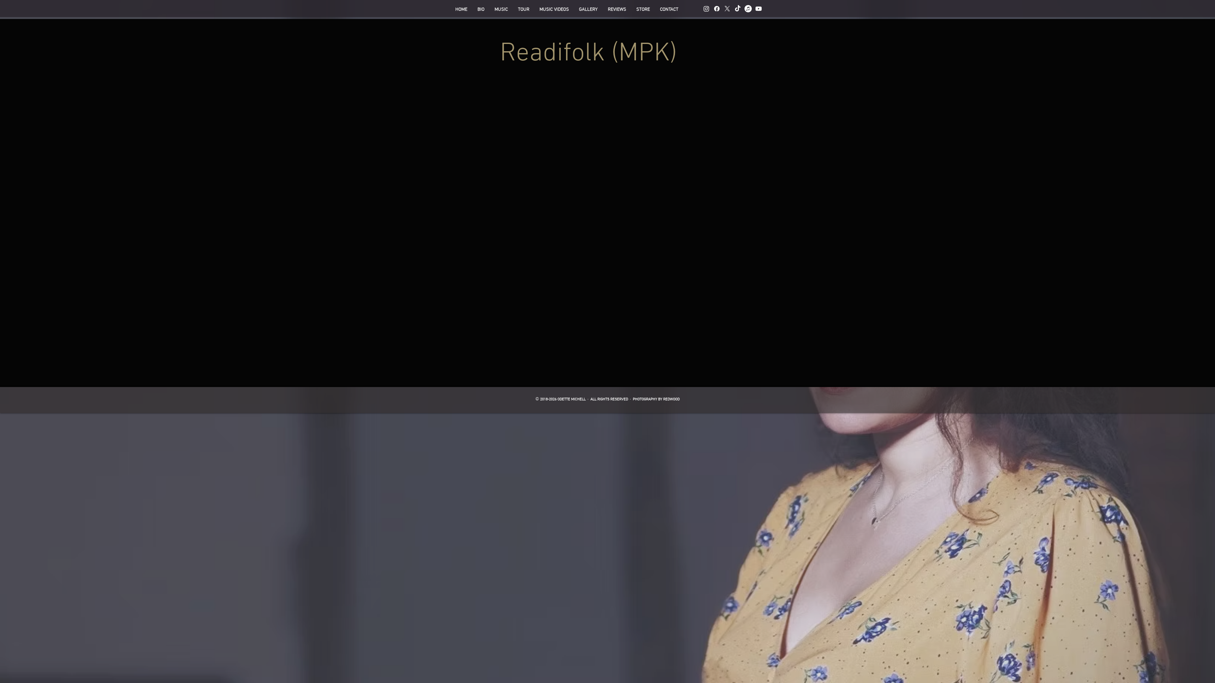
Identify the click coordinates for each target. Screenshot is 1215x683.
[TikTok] (737, 8)
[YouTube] (758, 8)
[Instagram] (706, 8)
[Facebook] (716, 8)
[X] (727, 8)
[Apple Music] (748, 8)
